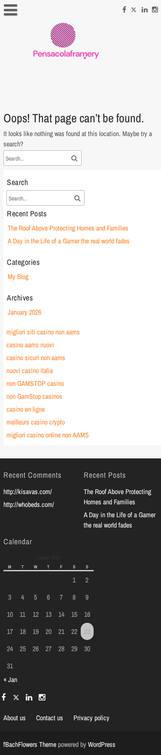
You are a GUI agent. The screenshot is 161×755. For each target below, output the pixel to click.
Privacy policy (91, 717)
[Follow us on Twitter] (134, 8)
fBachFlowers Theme (29, 744)
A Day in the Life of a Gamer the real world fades (69, 241)
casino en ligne (25, 409)
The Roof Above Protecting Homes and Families (68, 228)
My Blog (18, 276)
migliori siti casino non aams (43, 332)
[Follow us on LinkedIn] (145, 8)
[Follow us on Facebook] (124, 8)
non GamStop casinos (34, 396)
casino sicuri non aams (35, 357)
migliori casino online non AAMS (47, 435)
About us (14, 717)
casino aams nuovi (30, 344)
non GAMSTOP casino (35, 383)
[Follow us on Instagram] (155, 8)
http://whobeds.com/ (28, 504)
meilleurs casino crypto (35, 422)
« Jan (10, 679)
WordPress (101, 744)
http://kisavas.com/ (27, 491)
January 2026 (24, 312)
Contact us (49, 717)
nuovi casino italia (29, 370)
